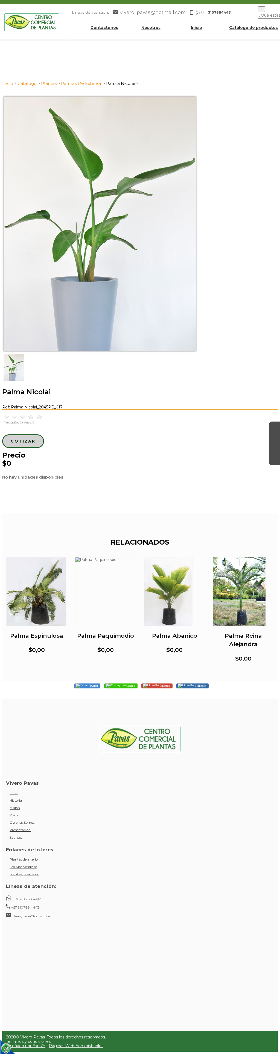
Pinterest (164, 685)
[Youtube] (274, 448)
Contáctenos (104, 27)
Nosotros (151, 27)
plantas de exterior (24, 874)
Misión (15, 808)
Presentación (20, 830)
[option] (140, 224)
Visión (14, 815)
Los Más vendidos (23, 867)
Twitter (93, 685)
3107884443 (219, 12)
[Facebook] (274, 427)
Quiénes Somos (22, 822)
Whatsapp (128, 685)
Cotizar (23, 441)
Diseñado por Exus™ (25, 1045)
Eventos (16, 837)
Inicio (196, 27)
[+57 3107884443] (274, 459)
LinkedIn (200, 685)
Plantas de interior (24, 859)
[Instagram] (274, 437)
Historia (16, 800)
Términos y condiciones (28, 1041)
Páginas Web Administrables (76, 1045)
